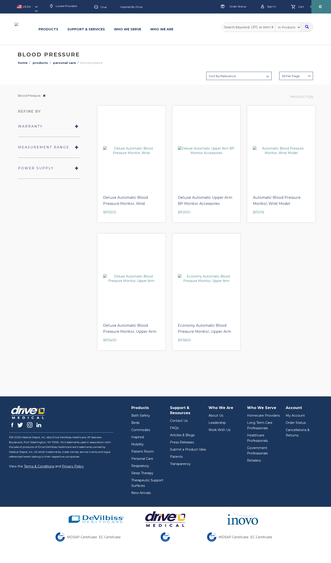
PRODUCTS (48, 29)
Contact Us (179, 421)
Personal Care (142, 459)
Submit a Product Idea (188, 449)
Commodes (140, 430)
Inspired (137, 437)
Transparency (180, 464)
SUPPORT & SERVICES (86, 29)
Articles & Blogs (182, 435)
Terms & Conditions (39, 466)
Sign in (271, 6)
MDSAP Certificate (82, 537)
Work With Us (219, 430)
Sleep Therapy (142, 473)
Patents (176, 457)
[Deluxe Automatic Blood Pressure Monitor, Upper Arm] (131, 278)
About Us (216, 415)
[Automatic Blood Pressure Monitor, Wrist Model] (281, 150)
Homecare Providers (263, 415)
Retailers (254, 460)
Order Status (237, 6)
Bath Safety (140, 415)
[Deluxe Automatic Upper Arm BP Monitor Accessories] (206, 150)
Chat (103, 7)
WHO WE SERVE (127, 29)
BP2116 (258, 212)
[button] (28, 8)
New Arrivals (141, 493)
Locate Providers (66, 6)
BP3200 (109, 212)
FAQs (174, 428)
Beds (135, 423)
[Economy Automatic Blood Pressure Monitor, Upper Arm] (206, 278)
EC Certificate (110, 537)
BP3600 (184, 340)
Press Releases (182, 442)
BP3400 (109, 340)
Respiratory (140, 466)
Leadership (217, 423)
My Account (295, 415)
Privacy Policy (73, 466)
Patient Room (142, 451)
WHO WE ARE (161, 29)
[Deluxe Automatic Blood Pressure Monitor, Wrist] (131, 150)
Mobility (137, 444)
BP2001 (184, 212)
